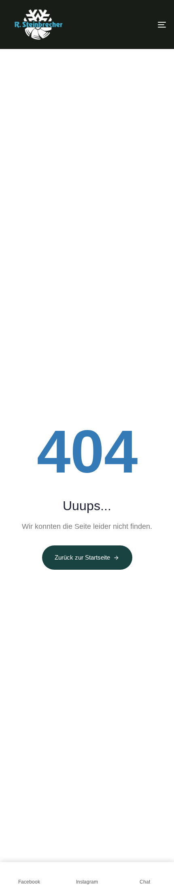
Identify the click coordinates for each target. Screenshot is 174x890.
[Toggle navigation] (139, 24)
